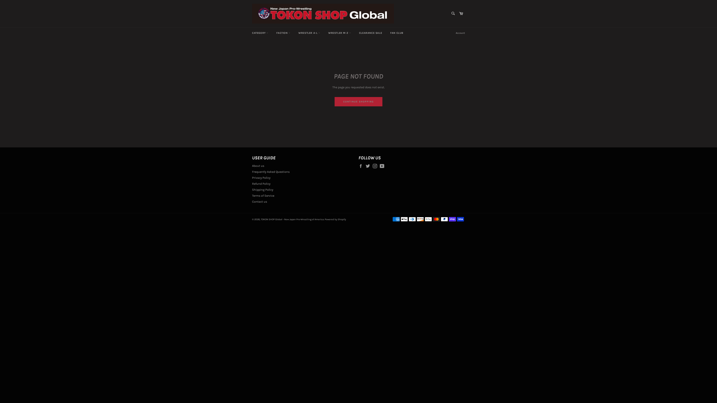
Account (460, 33)
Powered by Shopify (335, 219)
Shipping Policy (262, 189)
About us (258, 166)
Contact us (259, 201)
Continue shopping (358, 101)
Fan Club (396, 33)
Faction (282, 33)
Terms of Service (263, 195)
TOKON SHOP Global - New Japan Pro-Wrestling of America (292, 219)
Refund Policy (261, 183)
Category (259, 33)
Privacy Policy (261, 177)
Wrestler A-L (308, 33)
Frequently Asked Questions (271, 172)
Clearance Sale (370, 33)
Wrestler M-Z (338, 33)
